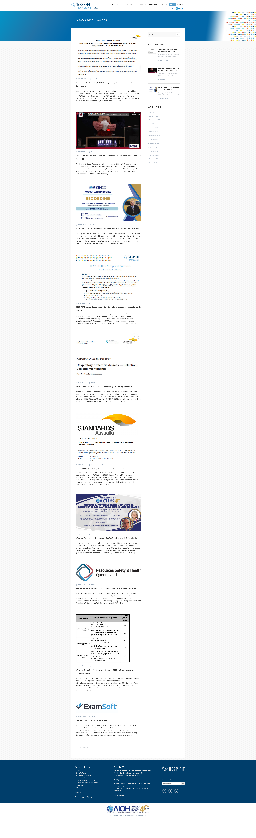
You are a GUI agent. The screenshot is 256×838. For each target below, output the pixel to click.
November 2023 (154, 131)
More (179, 4)
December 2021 (154, 151)
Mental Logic (124, 795)
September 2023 (154, 135)
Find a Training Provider (84, 775)
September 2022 (154, 143)
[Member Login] (180, 8)
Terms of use (79, 797)
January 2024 (153, 128)
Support (140, 4)
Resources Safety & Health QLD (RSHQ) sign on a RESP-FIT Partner (106, 588)
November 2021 (154, 155)
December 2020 (154, 159)
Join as (129, 4)
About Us (79, 792)
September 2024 (154, 120)
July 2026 (152, 112)
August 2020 (153, 163)
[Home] (113, 4)
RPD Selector (154, 4)
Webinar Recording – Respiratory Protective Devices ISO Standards (106, 538)
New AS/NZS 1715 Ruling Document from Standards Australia (103, 469)
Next (84, 747)
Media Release (97, 79)
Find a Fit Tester (81, 773)
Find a (119, 4)
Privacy (89, 797)
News (172, 4)
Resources (79, 785)
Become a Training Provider (85, 780)
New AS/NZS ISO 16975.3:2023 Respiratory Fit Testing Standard (104, 387)
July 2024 (152, 124)
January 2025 (153, 116)
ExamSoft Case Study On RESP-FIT (91, 720)
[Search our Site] (173, 8)
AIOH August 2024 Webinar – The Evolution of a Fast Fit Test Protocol (108, 229)
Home (78, 771)
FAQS (164, 4)
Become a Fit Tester (83, 778)
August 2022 (153, 147)
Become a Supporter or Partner (87, 783)
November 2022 (154, 139)
